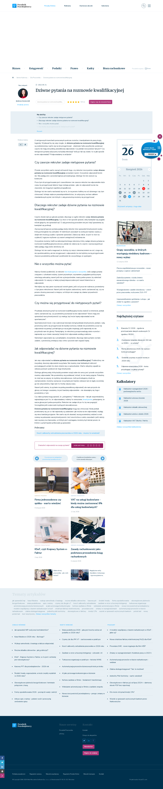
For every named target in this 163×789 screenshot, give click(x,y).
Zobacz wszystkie (124, 305)
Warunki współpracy (52, 774)
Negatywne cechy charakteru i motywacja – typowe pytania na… (97, 573)
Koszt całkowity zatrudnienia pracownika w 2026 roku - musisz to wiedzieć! (68, 433)
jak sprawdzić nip (18, 600)
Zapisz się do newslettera (100, 102)
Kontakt (85, 730)
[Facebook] (2, 758)
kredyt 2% (92, 611)
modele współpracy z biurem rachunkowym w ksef (33, 608)
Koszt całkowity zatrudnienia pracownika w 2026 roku (83, 646)
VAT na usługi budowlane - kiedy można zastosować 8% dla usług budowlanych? (86, 503)
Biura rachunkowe (114, 68)
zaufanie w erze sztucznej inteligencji (112, 603)
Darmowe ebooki (86, 6)
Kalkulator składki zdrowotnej (135, 407)
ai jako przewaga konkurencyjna (58, 606)
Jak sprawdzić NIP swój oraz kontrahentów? (31, 630)
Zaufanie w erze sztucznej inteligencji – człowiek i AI (82, 653)
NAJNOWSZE (121, 246)
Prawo (74, 68)
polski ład (137, 611)
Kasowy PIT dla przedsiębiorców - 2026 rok (31, 666)
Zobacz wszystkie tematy (46, 614)
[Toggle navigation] (149, 6)
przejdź (151, 154)
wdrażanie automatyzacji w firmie (106, 606)
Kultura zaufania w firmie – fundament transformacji (81, 680)
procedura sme (87, 608)
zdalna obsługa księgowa (35, 611)
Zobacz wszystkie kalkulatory (129, 427)
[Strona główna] (13, 78)
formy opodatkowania (120, 600)
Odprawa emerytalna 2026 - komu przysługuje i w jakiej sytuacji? (134, 368)
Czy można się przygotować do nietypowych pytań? (57, 127)
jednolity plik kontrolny (56, 611)
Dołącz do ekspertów (90, 735)
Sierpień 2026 (134, 169)
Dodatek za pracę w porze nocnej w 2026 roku (135, 359)
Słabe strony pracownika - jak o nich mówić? (60, 573)
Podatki (57, 68)
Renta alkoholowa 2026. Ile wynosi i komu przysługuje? (135, 350)
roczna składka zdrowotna (75, 600)
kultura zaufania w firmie (82, 606)
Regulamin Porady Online (71, 774)
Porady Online (49, 6)
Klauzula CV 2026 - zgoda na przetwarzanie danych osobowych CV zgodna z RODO (135, 331)
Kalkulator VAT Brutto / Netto (136, 420)
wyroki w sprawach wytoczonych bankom (115, 611)
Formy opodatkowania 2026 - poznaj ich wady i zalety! (35, 692)
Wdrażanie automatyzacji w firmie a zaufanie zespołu (82, 687)
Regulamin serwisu (36, 774)
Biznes (16, 68)
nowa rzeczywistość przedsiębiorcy (135, 606)
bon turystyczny (28, 614)
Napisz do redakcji (90, 753)
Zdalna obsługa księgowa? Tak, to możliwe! (127, 669)
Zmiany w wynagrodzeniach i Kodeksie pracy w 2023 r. (131, 653)
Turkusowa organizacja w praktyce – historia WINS (81, 659)
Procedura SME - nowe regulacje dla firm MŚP (128, 646)
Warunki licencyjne (89, 774)
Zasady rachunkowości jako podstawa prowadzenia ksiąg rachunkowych (87, 553)
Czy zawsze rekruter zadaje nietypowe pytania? (56, 117)
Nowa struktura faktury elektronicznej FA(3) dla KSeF (130, 639)
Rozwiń (39, 131)
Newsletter (88, 747)
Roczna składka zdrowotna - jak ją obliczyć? (31, 650)
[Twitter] (2, 762)
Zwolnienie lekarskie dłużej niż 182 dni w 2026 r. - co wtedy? (136, 341)
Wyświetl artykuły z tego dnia (129, 206)
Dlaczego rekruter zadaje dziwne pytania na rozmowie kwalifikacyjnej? (64, 121)
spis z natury (48, 603)
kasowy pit (92, 600)
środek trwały (104, 600)
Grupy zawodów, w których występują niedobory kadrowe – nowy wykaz (134, 253)
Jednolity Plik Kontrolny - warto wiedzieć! (126, 676)
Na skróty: (41, 114)
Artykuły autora (23, 105)
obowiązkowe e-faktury (77, 611)
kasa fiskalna (33, 600)
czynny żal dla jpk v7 (63, 603)
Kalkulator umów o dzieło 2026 (136, 414)
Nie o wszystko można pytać (49, 124)
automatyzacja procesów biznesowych (29, 606)
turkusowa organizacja (137, 603)
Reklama (67, 6)
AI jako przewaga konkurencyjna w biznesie (78, 673)
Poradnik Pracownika (66, 730)
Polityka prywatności (18, 774)
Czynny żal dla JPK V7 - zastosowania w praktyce (81, 639)
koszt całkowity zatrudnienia (85, 603)
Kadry (90, 68)
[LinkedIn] (2, 767)
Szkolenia (105, 6)
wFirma (61, 734)
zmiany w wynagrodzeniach (106, 608)
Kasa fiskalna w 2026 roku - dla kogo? (29, 637)
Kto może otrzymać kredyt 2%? (122, 692)
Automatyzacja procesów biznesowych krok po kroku (82, 666)
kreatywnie (87, 399)
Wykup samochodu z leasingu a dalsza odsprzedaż (34, 643)
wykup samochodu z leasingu (51, 600)
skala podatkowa (34, 603)
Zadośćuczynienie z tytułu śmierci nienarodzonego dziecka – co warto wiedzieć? (130, 280)
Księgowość (36, 68)
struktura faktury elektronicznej (67, 608)
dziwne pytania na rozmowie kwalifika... (50, 102)
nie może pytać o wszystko (75, 272)
